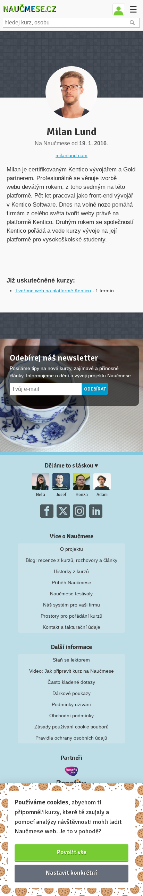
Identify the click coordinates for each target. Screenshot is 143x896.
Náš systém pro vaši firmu (71, 605)
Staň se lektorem (71, 660)
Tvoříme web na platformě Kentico (53, 290)
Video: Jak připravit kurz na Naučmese (71, 671)
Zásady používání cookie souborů (71, 726)
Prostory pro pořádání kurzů (71, 616)
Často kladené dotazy (71, 682)
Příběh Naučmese (71, 582)
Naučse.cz (29, 8)
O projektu (71, 549)
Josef (61, 494)
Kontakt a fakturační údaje (71, 627)
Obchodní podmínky (71, 715)
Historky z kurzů (71, 571)
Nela (40, 494)
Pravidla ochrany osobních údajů (71, 738)
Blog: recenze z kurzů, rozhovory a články (71, 560)
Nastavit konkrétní (71, 872)
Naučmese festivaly (71, 593)
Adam (102, 494)
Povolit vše (71, 852)
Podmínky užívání (71, 704)
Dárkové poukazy (71, 693)
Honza (82, 494)
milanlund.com (71, 155)
